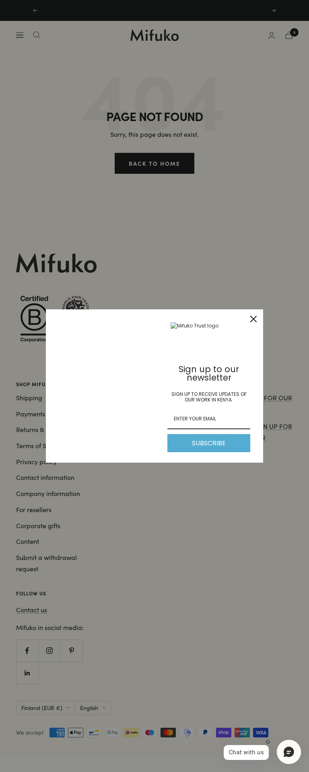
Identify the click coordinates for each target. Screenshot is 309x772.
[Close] (253, 319)
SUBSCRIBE (209, 443)
